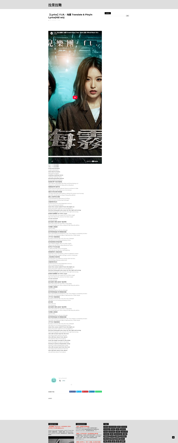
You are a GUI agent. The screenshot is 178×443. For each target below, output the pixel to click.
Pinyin (59, 20)
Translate (106, 434)
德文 (123, 438)
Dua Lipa (124, 426)
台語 (112, 436)
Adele (105, 426)
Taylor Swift (124, 431)
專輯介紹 (106, 438)
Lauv (118, 429)
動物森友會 (106, 436)
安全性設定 (123, 436)
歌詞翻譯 (122, 441)
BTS (119, 426)
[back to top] (173, 437)
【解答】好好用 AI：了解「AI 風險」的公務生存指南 (88, 442)
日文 (109, 441)
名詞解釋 (117, 436)
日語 (113, 441)
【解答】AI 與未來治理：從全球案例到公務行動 (87, 433)
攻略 (105, 441)
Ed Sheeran (107, 429)
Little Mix (123, 429)
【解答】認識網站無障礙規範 (82, 426)
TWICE (117, 431)
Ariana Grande (112, 426)
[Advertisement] (75, 25)
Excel (113, 429)
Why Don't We (118, 434)
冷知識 (125, 434)
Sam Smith (111, 431)
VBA (112, 434)
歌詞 (117, 441)
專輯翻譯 (118, 438)
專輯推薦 (112, 438)
